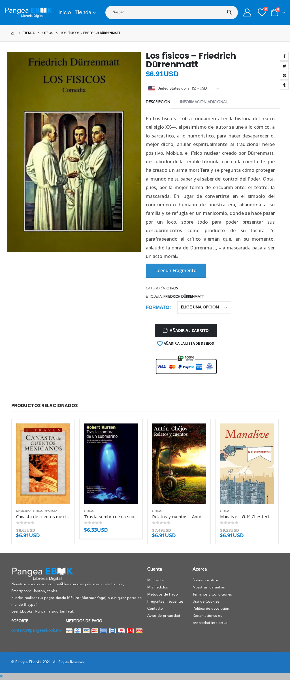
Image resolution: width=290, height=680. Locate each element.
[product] (43, 463)
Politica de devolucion (211, 609)
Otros (172, 288)
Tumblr (284, 85)
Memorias (23, 511)
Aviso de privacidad (163, 616)
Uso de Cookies (206, 601)
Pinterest (284, 75)
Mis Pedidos (157, 587)
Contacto (155, 609)
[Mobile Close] (1, 676)
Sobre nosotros (206, 580)
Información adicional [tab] (204, 102)
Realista (50, 511)
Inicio (64, 12)
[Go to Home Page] (13, 33)
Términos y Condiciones (212, 594)
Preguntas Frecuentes (165, 601)
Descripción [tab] (158, 102)
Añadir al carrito (189, 330)
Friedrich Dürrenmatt (183, 296)
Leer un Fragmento (176, 270)
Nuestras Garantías (209, 587)
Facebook (284, 56)
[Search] (230, 10)
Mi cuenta (155, 580)
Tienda (82, 12)
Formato (157, 307)
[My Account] (247, 12)
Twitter (284, 65)
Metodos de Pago (162, 594)
